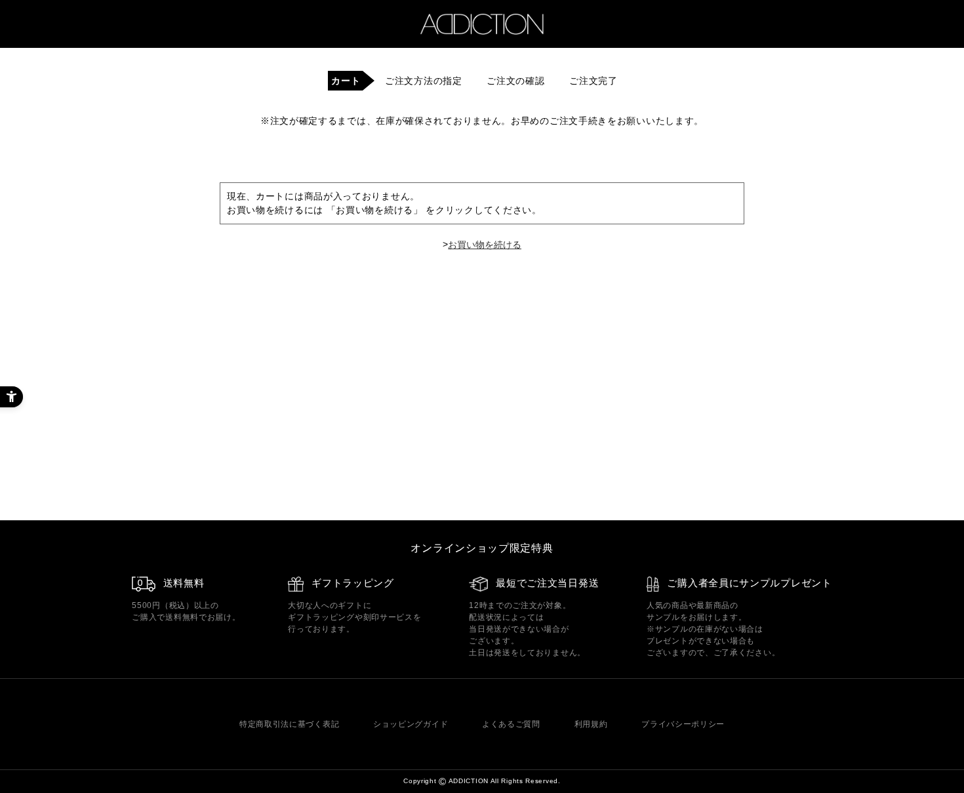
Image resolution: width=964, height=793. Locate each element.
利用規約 (591, 724)
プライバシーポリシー (683, 724)
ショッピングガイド (410, 724)
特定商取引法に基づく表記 (289, 724)
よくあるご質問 (511, 724)
